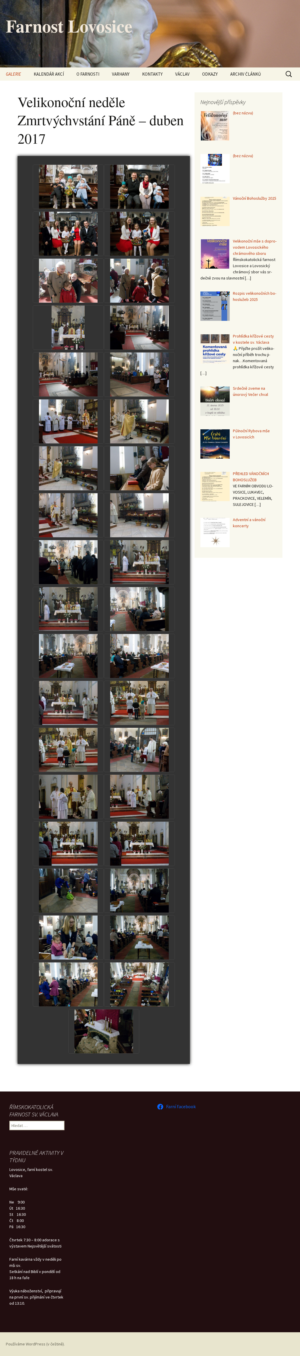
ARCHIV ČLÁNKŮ (245, 74)
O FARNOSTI (87, 74)
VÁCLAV (182, 74)
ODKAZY (210, 74)
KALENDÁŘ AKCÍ (49, 74)
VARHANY (120, 74)
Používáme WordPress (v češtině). (35, 1344)
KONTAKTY (152, 74)
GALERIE (13, 74)
